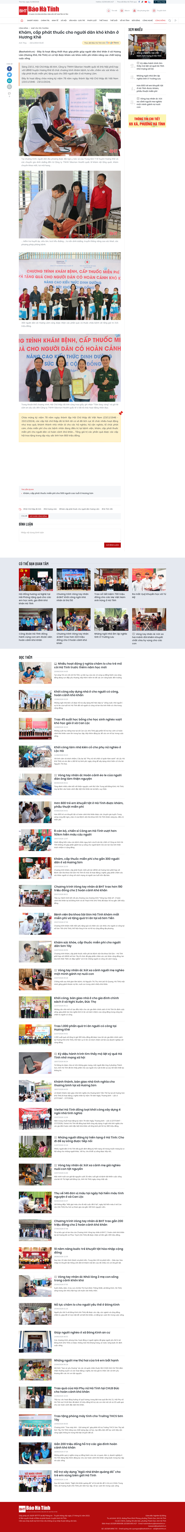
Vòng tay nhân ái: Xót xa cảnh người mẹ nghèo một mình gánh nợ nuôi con (149, 103)
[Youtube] (146, 2)
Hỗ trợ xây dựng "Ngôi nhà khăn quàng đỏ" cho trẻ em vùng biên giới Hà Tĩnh (87, 1473)
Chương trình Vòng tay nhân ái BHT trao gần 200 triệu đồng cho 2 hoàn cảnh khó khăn (88, 1223)
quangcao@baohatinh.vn (142, 1529)
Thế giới (113, 20)
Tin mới (114, 11)
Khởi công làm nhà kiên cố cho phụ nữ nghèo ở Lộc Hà (87, 749)
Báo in (127, 11)
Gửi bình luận (112, 545)
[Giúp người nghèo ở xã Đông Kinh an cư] (35, 1342)
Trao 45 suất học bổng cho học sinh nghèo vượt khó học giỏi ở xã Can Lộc (88, 721)
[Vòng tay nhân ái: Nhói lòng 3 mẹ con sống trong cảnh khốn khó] (35, 1286)
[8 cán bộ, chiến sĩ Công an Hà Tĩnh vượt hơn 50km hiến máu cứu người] (35, 840)
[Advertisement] (70, 462)
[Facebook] (139, 2)
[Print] (9, 86)
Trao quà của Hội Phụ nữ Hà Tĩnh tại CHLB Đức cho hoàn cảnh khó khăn (86, 1390)
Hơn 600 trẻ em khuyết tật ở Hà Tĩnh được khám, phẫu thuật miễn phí (150, 88)
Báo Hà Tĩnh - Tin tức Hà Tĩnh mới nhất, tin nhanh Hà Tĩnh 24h (44, 10)
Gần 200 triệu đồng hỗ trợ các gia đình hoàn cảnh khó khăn (85, 1446)
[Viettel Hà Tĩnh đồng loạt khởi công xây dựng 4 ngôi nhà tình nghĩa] (35, 1119)
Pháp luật (92, 20)
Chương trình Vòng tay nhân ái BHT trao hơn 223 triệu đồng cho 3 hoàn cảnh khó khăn (72, 638)
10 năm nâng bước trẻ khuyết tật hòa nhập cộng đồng (88, 1250)
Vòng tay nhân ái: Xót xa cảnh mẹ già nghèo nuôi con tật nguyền (87, 1167)
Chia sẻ (9, 64)
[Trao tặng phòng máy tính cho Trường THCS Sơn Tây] (35, 1425)
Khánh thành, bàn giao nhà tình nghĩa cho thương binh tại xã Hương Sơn (84, 1083)
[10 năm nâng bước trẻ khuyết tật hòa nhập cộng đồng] (35, 1258)
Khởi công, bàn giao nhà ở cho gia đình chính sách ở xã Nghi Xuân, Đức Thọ (86, 1000)
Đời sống (136, 20)
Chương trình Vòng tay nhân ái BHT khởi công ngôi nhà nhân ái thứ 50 (72, 597)
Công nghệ (148, 20)
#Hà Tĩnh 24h (107, 509)
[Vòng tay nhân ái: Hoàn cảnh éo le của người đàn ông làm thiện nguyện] (35, 784)
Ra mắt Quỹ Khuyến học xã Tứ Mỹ (149, 595)
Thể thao (103, 20)
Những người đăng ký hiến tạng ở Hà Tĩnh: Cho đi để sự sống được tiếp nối (89, 1139)
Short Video (32, 20)
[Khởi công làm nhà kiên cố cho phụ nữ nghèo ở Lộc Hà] (35, 756)
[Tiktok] (142, 2)
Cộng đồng (160, 20)
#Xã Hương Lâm (50, 509)
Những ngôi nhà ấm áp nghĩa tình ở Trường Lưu (149, 77)
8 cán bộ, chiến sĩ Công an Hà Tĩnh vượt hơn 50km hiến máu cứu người (85, 832)
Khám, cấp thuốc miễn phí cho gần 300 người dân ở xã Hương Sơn (86, 860)
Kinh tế (55, 20)
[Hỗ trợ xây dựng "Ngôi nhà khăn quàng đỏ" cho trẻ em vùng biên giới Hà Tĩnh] (35, 1481)
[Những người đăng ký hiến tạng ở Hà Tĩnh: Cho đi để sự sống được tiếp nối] (35, 1146)
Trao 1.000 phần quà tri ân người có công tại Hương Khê (85, 1028)
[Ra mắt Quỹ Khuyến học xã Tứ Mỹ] (149, 579)
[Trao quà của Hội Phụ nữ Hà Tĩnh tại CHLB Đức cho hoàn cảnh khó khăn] (35, 1397)
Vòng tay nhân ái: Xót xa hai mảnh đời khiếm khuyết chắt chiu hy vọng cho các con (147, 638)
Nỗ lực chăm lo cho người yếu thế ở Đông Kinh (87, 1305)
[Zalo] (150, 2)
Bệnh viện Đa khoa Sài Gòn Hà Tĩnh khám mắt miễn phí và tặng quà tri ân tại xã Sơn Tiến (86, 916)
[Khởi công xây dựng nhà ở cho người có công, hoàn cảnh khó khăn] (35, 701)
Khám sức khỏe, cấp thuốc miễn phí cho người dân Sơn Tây (87, 944)
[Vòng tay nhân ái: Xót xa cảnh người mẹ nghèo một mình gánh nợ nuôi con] (35, 979)
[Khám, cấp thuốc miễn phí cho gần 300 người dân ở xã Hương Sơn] (35, 868)
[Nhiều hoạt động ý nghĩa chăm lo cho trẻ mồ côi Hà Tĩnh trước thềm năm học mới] (35, 673)
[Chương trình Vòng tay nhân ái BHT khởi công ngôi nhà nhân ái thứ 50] (74, 579)
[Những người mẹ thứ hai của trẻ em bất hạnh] (35, 1369)
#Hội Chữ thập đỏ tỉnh (32, 509)
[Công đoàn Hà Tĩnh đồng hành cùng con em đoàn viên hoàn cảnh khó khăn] (36, 619)
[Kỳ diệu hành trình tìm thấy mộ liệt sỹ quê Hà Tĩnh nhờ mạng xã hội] (35, 1063)
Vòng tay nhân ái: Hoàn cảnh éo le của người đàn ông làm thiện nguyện (88, 777)
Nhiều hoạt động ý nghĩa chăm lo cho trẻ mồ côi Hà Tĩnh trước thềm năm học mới (88, 665)
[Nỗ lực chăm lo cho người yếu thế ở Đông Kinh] (35, 1314)
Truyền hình (161, 11)
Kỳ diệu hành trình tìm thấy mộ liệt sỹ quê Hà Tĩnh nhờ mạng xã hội (150, 66)
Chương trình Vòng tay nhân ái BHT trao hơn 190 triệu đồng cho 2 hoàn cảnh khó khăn (88, 888)
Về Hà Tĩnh (124, 20)
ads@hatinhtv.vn (159, 1529)
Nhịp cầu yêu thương (40, 28)
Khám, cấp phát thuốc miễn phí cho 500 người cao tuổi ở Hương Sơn (58, 493)
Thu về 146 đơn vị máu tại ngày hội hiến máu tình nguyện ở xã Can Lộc (89, 1195)
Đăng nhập (161, 2)
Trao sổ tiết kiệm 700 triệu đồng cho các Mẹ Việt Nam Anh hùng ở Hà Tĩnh (150, 53)
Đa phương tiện (143, 11)
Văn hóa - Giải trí (77, 20)
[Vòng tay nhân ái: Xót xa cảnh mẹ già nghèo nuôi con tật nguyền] (35, 1174)
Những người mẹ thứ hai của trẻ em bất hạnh (86, 1360)
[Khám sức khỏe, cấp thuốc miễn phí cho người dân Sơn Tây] (35, 951)
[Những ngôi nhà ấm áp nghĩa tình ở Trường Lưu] (111, 619)
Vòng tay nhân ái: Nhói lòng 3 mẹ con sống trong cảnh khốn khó (86, 1278)
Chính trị (45, 20)
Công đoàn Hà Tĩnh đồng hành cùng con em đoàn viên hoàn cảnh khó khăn (35, 637)
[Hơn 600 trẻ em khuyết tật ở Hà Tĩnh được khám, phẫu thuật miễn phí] (35, 812)
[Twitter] (9, 74)
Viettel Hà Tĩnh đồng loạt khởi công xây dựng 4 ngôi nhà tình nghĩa (87, 1111)
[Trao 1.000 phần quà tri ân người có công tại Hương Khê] (35, 1035)
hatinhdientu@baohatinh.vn (154, 1523)
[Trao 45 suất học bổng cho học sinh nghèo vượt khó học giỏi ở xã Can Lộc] (35, 728)
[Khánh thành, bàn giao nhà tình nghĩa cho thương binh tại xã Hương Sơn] (35, 1091)
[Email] (9, 80)
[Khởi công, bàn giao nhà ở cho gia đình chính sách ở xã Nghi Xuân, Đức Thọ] (35, 1007)
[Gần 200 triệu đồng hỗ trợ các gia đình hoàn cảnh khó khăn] (35, 1453)
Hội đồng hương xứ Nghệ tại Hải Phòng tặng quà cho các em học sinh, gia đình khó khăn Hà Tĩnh (35, 598)
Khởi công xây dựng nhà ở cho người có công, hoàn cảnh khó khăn (86, 693)
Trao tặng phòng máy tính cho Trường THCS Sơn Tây (88, 1418)
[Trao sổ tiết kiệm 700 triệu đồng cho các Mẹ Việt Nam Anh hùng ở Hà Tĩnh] (111, 579)
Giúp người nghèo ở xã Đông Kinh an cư (82, 1332)
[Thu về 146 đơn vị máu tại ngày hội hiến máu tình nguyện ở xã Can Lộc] (35, 1202)
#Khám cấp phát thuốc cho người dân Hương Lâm (79, 509)
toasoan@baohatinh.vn (157, 1526)
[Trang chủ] (22, 20)
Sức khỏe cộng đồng (38, 516)
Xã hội (64, 20)
